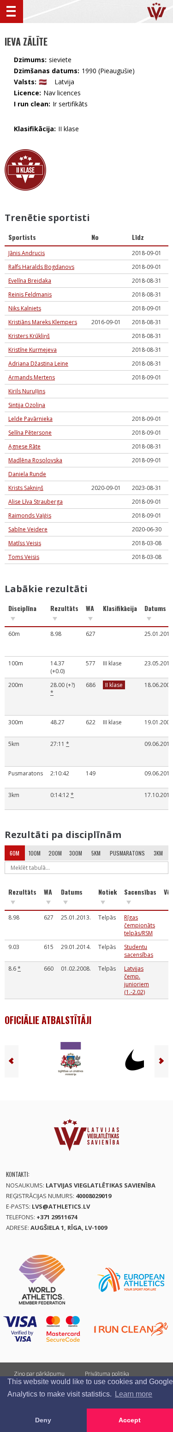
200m (55, 853)
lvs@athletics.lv (61, 1206)
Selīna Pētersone (30, 433)
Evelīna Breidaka (29, 281)
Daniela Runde (27, 474)
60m (14, 853)
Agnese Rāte (24, 446)
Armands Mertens (31, 377)
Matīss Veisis (24, 543)
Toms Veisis (23, 557)
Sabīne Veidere (28, 529)
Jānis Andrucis (26, 253)
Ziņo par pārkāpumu (39, 1374)
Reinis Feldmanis (30, 294)
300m (75, 853)
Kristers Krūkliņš (29, 336)
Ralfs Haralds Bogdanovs (41, 267)
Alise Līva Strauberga (35, 502)
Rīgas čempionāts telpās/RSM (139, 925)
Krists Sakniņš (25, 488)
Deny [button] (43, 1420)
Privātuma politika (107, 1374)
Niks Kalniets (24, 308)
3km (158, 853)
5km (96, 853)
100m (35, 853)
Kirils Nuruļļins (26, 391)
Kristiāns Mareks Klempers (42, 322)
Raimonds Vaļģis (29, 515)
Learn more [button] (133, 1394)
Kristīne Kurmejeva (32, 350)
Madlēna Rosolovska (35, 460)
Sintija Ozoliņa (26, 405)
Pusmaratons (127, 853)
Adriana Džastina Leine (38, 363)
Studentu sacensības (138, 951)
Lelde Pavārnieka (30, 419)
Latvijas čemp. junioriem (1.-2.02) (136, 980)
